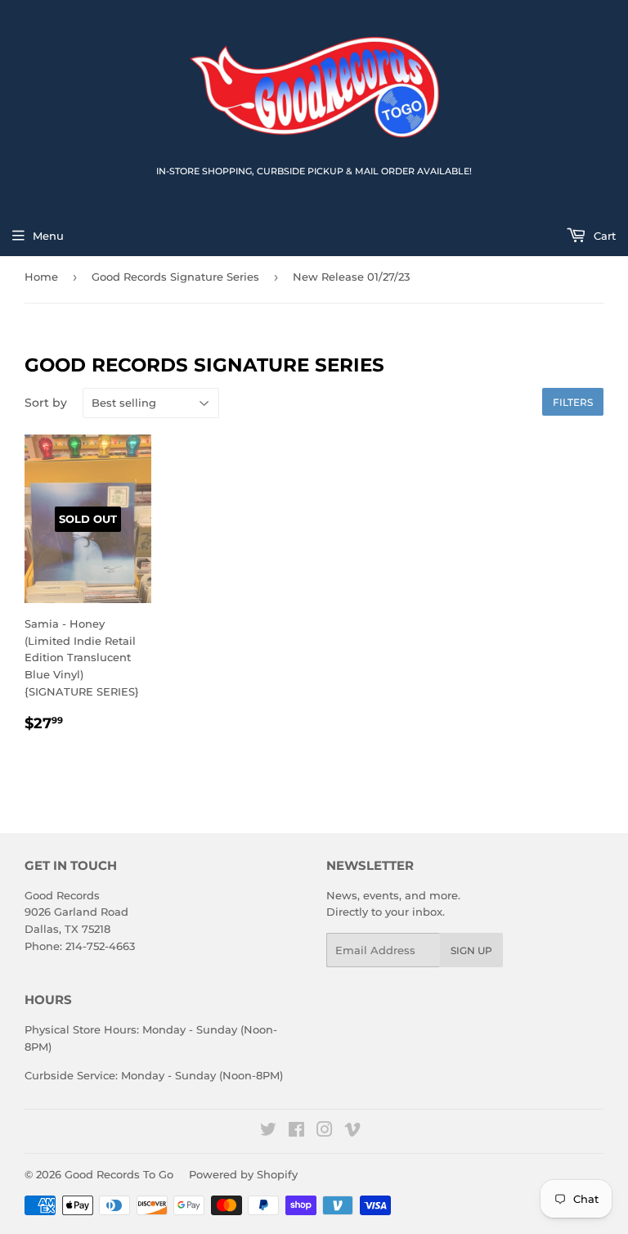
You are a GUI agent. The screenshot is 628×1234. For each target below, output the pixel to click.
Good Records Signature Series (175, 276)
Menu (48, 235)
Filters (573, 402)
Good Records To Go (119, 1174)
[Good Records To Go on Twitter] (268, 1131)
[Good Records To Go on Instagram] (324, 1131)
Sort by (46, 402)
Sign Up (471, 950)
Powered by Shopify (243, 1174)
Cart (603, 235)
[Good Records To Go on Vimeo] (352, 1131)
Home (41, 276)
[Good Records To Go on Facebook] (296, 1131)
